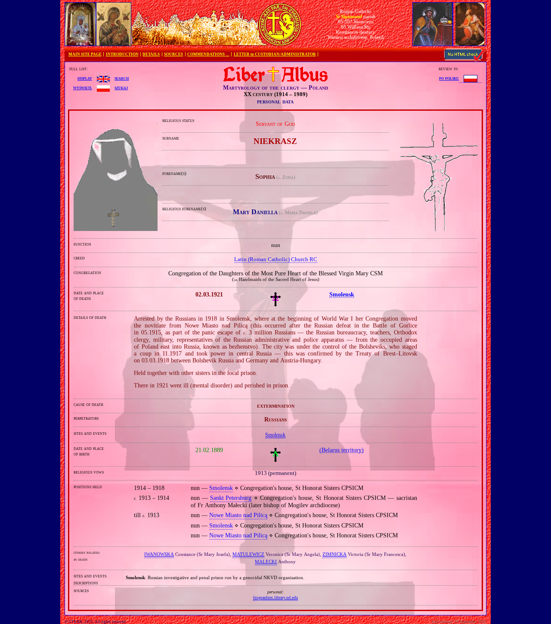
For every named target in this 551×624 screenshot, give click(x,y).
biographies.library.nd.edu (275, 597)
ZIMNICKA (334, 554)
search (122, 78)
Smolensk (275, 435)
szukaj (121, 87)
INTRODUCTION (122, 54)
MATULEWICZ (248, 554)
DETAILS (151, 54)
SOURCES (173, 54)
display (84, 78)
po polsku (449, 78)
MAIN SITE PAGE (85, 54)
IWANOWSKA (159, 554)
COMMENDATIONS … (208, 54)
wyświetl (82, 87)
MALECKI (266, 561)
